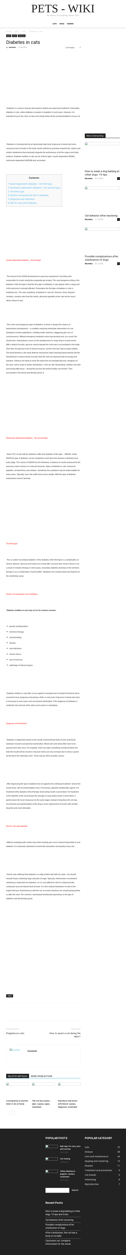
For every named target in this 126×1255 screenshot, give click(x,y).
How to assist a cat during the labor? (65, 1035)
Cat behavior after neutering (101, 215)
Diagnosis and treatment (21, 199)
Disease (22, 36)
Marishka (89, 178)
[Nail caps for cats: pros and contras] (51, 1149)
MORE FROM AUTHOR (41, 1076)
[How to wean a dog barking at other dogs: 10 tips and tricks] (102, 155)
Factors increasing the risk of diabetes (28, 195)
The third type (16, 191)
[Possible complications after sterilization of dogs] (102, 240)
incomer (12, 47)
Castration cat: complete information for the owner (58, 1242)
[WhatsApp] (30, 54)
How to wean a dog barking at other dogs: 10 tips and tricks (62, 1213)
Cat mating (65, 1159)
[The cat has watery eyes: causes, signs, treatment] (43, 1090)
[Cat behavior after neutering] (102, 199)
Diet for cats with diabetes (22, 203)
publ (16, 31)
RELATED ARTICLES (17, 1076)
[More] (37, 54)
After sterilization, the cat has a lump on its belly (61, 1234)
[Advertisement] (43, 84)
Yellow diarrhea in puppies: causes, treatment (67, 1174)
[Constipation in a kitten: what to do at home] (17, 1090)
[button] (116, 23)
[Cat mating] (51, 1161)
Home (8, 31)
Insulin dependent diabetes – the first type (30, 183)
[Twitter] (16, 54)
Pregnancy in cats (15, 1033)
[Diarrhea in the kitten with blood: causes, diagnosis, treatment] (69, 1090)
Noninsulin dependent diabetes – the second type (34, 187)
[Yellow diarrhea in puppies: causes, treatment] (51, 1174)
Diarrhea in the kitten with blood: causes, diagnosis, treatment (67, 1104)
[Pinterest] (23, 54)
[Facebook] (9, 54)
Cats (55, 23)
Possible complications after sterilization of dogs (59, 1226)
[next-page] (13, 1113)
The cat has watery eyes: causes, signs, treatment (41, 1104)
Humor (70, 23)
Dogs (61, 23)
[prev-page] (8, 1113)
